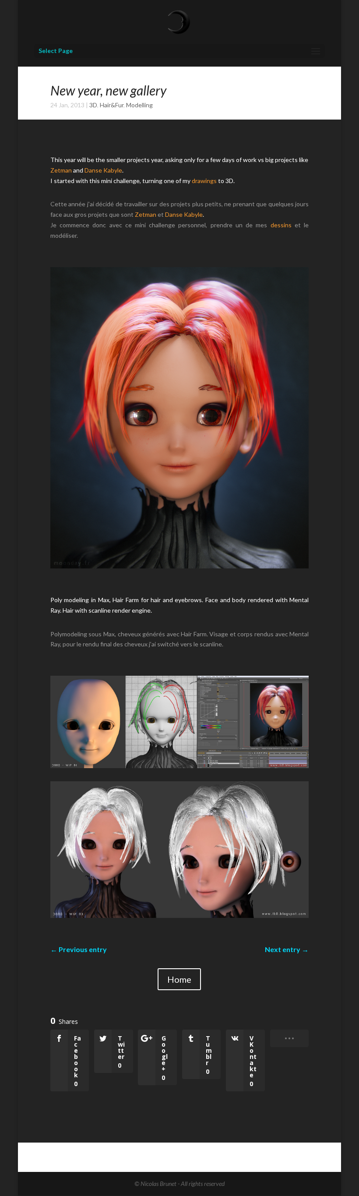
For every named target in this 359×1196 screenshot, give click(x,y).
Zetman (61, 170)
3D (93, 105)
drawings (204, 180)
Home (179, 979)
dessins (281, 225)
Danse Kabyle (103, 170)
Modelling (139, 105)
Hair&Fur (111, 105)
